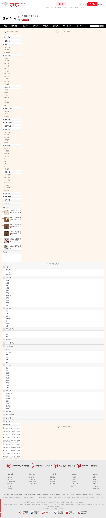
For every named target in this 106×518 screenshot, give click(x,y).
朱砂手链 (7, 47)
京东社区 (65, 494)
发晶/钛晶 (7, 73)
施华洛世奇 (58, 7)
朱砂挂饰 (7, 52)
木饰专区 (7, 172)
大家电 (9, 486)
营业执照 (101, 504)
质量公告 (78, 494)
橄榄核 (7, 182)
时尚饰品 (77, 7)
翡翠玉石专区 (67, 26)
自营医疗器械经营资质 (61, 497)
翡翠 (6, 114)
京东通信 (95, 486)
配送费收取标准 (33, 484)
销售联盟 (58, 494)
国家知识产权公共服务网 (82, 512)
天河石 (7, 166)
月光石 (7, 164)
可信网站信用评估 (24, 512)
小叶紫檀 (7, 180)
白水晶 (7, 66)
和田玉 (7, 111)
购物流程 (9, 477)
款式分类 (7, 87)
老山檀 (7, 185)
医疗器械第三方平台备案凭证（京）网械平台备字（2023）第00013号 (77, 504)
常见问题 (9, 484)
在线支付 (52, 479)
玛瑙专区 (46, 26)
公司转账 (52, 484)
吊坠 (6, 95)
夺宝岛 (94, 477)
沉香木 (7, 190)
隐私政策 (85, 494)
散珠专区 (36, 26)
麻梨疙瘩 (7, 188)
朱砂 (6, 44)
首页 (5, 26)
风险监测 (71, 494)
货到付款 (52, 477)
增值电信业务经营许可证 (54, 506)
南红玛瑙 (7, 132)
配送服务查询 (32, 481)
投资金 (82, 7)
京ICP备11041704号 (27, 497)
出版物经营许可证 (54, 502)
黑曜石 (7, 58)
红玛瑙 (7, 135)
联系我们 (13, 494)
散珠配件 (7, 97)
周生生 (52, 7)
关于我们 (6, 494)
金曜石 (7, 79)
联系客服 (9, 488)
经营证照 (53, 504)
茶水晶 (7, 68)
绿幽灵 (7, 84)
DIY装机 (95, 479)
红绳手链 (7, 200)
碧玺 (6, 148)
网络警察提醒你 (35, 512)
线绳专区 (7, 193)
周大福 (47, 7)
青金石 (7, 161)
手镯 (6, 92)
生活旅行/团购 (11, 481)
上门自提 (31, 477)
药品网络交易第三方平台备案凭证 (78, 497)
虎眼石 (7, 153)
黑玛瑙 (7, 137)
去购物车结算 (98, 4)
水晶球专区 (8, 126)
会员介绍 (9, 479)
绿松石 (7, 156)
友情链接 (52, 494)
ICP (36, 497)
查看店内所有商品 (53, 264)
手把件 (7, 103)
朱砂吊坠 (7, 50)
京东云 (61, 509)
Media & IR (99, 494)
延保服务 (95, 481)
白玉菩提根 (8, 175)
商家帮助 (32, 494)
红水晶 (7, 81)
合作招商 (26, 494)
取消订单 (73, 486)
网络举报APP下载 (70, 512)
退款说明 (73, 481)
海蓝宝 (7, 151)
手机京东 (45, 494)
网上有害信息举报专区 (59, 512)
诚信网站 (47, 512)
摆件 (6, 100)
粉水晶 (7, 76)
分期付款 (52, 481)
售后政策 (73, 477)
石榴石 (7, 169)
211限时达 (32, 479)
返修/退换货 (74, 484)
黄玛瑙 (7, 140)
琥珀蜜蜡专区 (8, 196)
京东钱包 (54, 509)
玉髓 (6, 142)
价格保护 (73, 479)
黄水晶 (7, 63)
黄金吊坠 (65, 7)
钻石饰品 (71, 7)
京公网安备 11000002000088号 (11, 497)
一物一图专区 (79, 26)
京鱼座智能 (96, 488)
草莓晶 (7, 71)
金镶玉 (7, 116)
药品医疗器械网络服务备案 (46, 497)
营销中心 (39, 494)
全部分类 (14, 26)
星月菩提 (7, 177)
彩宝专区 (55, 26)
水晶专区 (26, 26)
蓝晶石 (7, 158)
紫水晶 (7, 61)
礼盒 (6, 105)
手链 (6, 90)
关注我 (26, 20)
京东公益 (91, 494)
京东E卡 (95, 484)
